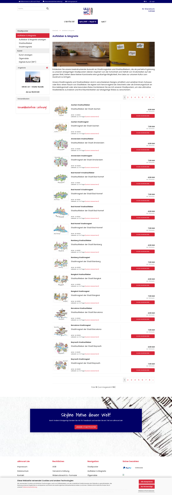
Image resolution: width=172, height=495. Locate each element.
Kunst (103, 21)
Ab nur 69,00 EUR (32, 92)
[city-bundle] (32, 76)
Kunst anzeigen (25, 55)
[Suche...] (47, 8)
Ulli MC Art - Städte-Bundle (33, 87)
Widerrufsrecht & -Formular (64, 475)
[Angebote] (47, 68)
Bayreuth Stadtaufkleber (81, 342)
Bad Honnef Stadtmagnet (81, 223)
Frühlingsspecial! (72, 1)
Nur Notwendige (147, 487)
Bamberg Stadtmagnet (80, 257)
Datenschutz (22, 471)
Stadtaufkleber (25, 43)
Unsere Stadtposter (86, 427)
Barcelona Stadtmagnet (81, 325)
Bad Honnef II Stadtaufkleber (82, 173)
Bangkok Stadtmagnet (80, 291)
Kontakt (20, 475)
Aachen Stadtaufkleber (80, 105)
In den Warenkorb (142, 116)
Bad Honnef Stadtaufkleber (82, 206)
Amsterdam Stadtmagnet (81, 156)
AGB (54, 466)
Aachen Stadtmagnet (80, 122)
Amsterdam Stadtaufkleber (82, 139)
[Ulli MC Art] (86, 12)
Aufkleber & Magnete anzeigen (32, 39)
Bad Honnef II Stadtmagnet (82, 189)
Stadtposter (69, 21)
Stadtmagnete (25, 46)
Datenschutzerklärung (30, 487)
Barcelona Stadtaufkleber (81, 308)
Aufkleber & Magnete (87, 21)
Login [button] (153, 1)
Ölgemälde (24, 58)
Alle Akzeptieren (147, 482)
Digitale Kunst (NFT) (27, 62)
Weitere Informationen (146, 491)
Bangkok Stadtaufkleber (81, 274)
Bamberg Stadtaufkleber (81, 240)
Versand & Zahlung (60, 471)
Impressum (22, 466)
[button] (145, 1)
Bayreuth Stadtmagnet (80, 359)
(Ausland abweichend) (92, 116)
